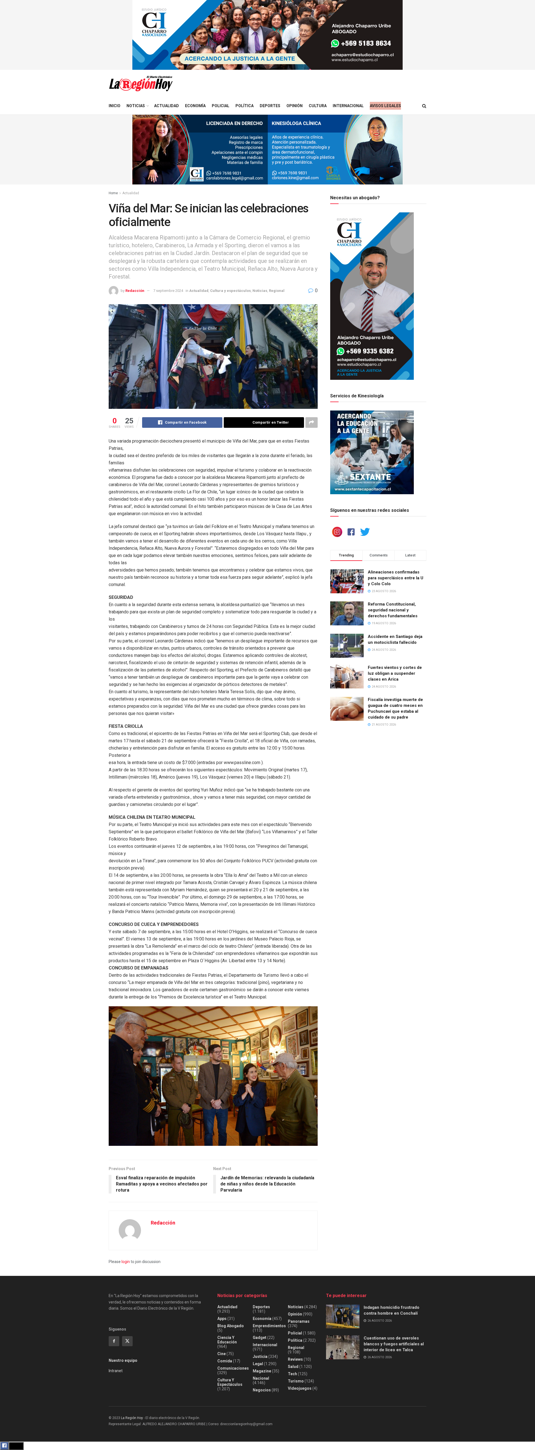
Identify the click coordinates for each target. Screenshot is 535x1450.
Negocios (262, 1390)
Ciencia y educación (227, 1339)
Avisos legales (385, 106)
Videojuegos (300, 1388)
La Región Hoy (132, 1418)
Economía (195, 106)
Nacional (261, 1378)
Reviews (295, 1359)
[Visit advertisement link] (267, 35)
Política (244, 106)
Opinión (294, 106)
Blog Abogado (230, 1326)
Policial (220, 106)
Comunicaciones (233, 1368)
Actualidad (166, 106)
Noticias (136, 106)
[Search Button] (424, 105)
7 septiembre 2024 (168, 291)
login (125, 1261)
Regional (276, 291)
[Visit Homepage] (141, 84)
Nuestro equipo (123, 1360)
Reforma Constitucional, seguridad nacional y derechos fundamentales (392, 610)
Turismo (296, 1381)
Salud (293, 1366)
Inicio (114, 106)
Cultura (318, 106)
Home (113, 193)
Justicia (260, 1356)
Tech (292, 1374)
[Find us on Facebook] (114, 1341)
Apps (222, 1318)
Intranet (116, 1371)
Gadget (259, 1337)
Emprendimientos (269, 1326)
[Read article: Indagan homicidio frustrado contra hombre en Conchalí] (342, 1317)
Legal (258, 1364)
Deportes (270, 106)
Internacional (348, 106)
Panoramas (299, 1321)
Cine (221, 1353)
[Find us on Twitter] (127, 1341)
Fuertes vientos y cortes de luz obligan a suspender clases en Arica (395, 673)
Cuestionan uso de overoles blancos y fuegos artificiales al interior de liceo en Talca (394, 1344)
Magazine (262, 1371)
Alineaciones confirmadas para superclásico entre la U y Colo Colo (395, 578)
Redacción (134, 291)
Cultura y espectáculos (230, 291)
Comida (224, 1361)
